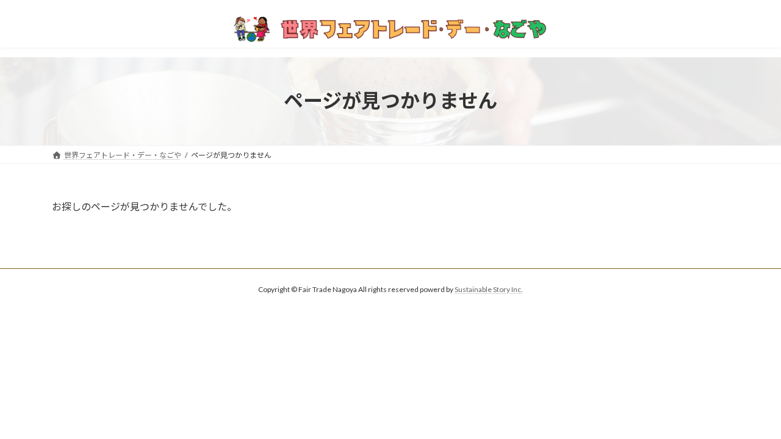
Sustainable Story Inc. (489, 289)
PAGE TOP (751, 414)
